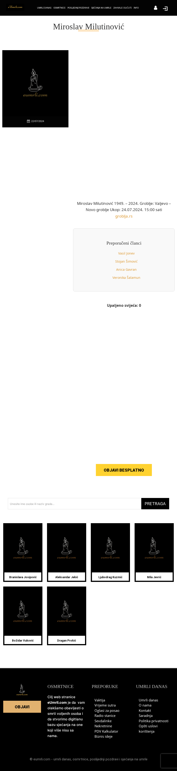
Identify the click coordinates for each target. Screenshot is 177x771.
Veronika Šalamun (126, 277)
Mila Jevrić (154, 577)
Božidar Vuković (23, 640)
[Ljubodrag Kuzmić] (110, 548)
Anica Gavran (126, 269)
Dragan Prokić (66, 640)
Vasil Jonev (126, 253)
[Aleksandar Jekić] (66, 548)
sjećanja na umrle (134, 759)
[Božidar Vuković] (22, 612)
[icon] (155, 8)
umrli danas (62, 759)
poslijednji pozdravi (104, 759)
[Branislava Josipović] (22, 548)
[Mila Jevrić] (154, 548)
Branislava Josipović (23, 577)
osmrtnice (80, 759)
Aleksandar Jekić (66, 577)
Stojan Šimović (126, 261)
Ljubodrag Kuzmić (110, 577)
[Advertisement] (36, 201)
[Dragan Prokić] (66, 612)
